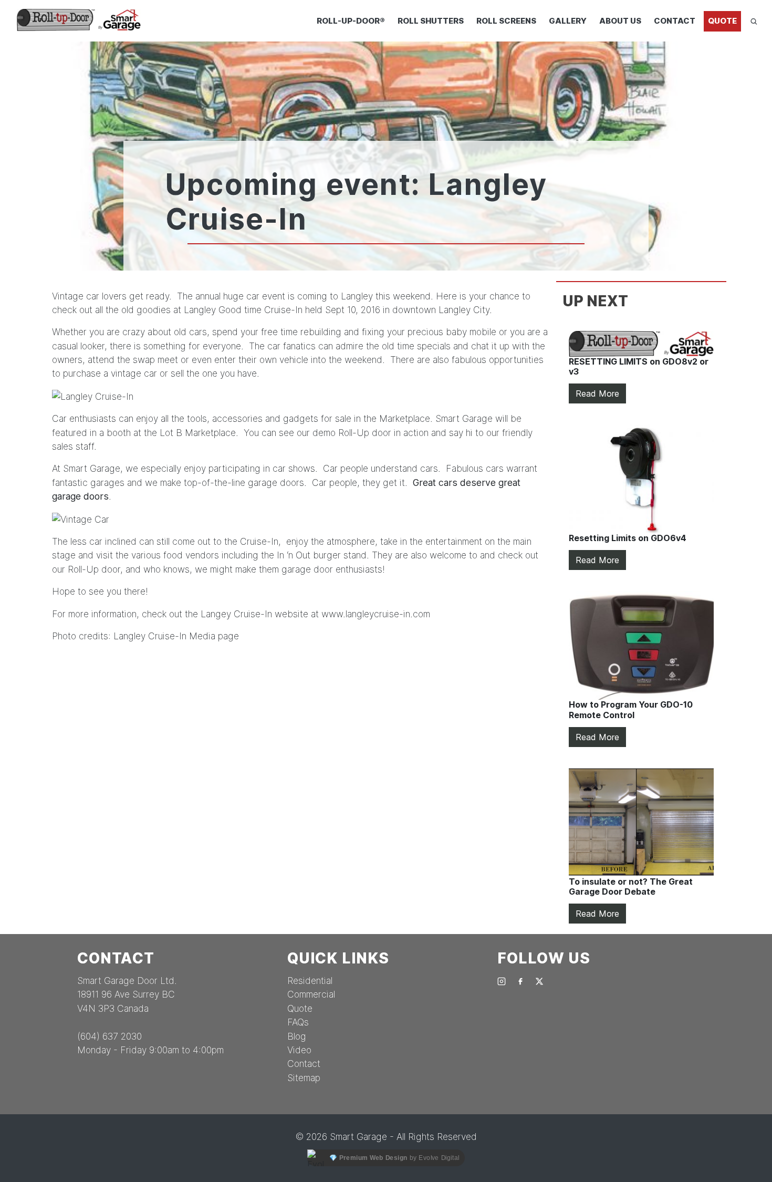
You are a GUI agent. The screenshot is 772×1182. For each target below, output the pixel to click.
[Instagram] (501, 980)
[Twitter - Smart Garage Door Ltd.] (539, 980)
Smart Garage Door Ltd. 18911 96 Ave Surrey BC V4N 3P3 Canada (127, 994)
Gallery (568, 21)
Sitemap (303, 1077)
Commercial (311, 994)
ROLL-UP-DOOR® (351, 21)
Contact (674, 21)
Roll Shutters (431, 21)
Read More (597, 393)
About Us (620, 21)
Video (299, 1049)
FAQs (298, 1022)
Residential (309, 980)
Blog (296, 1036)
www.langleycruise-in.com (375, 613)
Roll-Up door (364, 432)
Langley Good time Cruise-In (243, 309)
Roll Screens (506, 21)
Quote (722, 21)
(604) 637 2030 (109, 1036)
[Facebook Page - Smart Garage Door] (520, 980)
